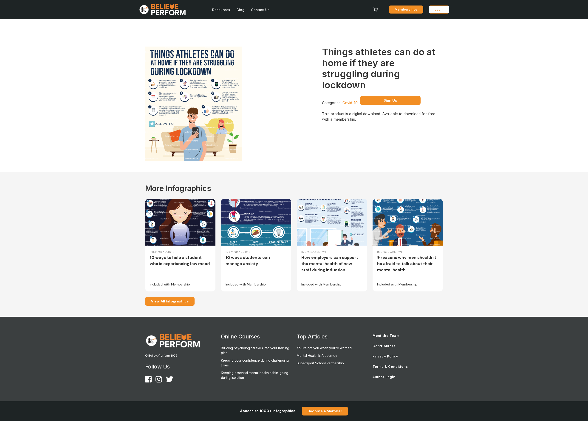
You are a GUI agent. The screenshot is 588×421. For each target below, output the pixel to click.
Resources (221, 10)
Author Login (384, 377)
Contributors (384, 346)
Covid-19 (350, 102)
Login (439, 9)
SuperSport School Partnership (320, 363)
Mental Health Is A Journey (317, 355)
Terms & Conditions (390, 366)
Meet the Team (386, 336)
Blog (240, 10)
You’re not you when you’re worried (324, 348)
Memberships (406, 9)
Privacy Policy (385, 356)
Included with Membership (170, 284)
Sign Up (390, 100)
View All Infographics (170, 301)
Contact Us (260, 10)
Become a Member (325, 411)
